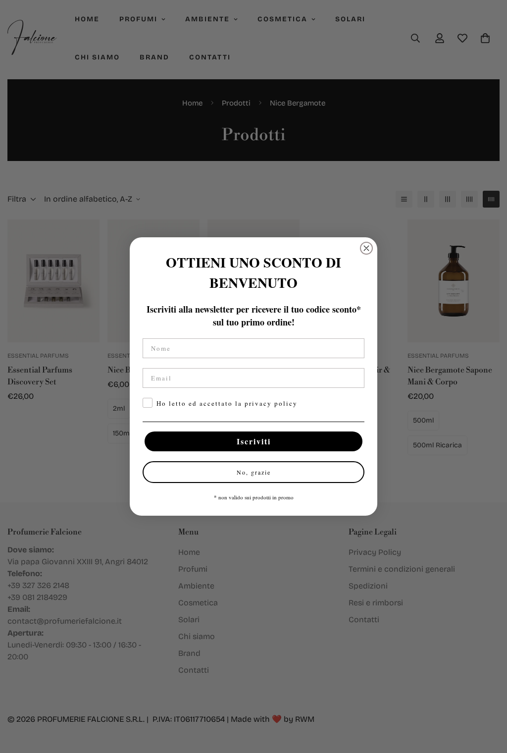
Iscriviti (254, 441)
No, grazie (254, 472)
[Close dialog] (366, 248)
